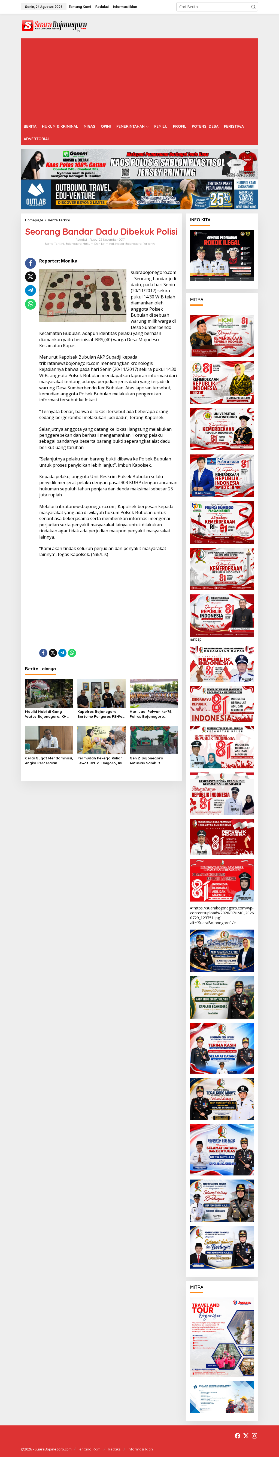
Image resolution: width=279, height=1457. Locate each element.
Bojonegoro (73, 244)
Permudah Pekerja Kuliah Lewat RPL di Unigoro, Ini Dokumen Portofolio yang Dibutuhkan (100, 760)
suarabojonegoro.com (153, 272)
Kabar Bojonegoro (128, 244)
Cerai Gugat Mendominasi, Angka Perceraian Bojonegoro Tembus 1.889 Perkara (49, 760)
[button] (253, 6)
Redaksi (114, 1449)
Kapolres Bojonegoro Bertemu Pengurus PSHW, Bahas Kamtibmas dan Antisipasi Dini (100, 714)
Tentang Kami (89, 1449)
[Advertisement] (139, 79)
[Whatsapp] (30, 304)
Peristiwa (149, 244)
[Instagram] (254, 1435)
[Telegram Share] (30, 290)
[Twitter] (246, 1435)
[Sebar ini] (30, 263)
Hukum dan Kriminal (98, 244)
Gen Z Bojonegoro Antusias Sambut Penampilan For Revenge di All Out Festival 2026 (152, 760)
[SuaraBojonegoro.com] (54, 25)
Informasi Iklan (140, 1449)
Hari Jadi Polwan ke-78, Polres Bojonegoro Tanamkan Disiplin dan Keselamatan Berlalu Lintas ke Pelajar (151, 714)
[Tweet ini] (30, 276)
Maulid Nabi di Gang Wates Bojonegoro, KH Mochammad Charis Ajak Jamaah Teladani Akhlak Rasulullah (47, 714)
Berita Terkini (54, 244)
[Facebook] (237, 1435)
